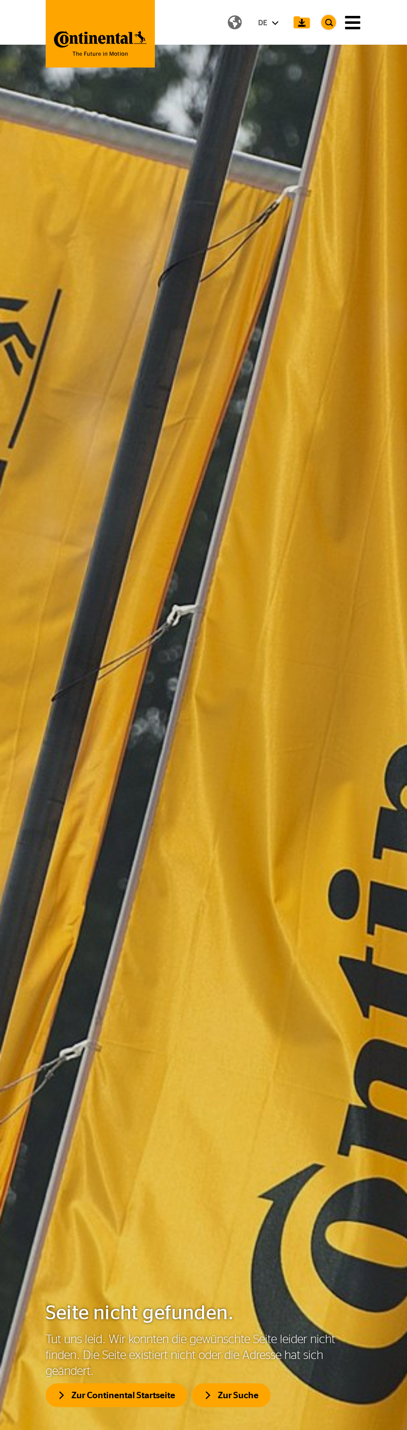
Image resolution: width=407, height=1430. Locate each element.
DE (263, 22)
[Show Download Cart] (301, 22)
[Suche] (328, 22)
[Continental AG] (100, 34)
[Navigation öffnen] (352, 22)
